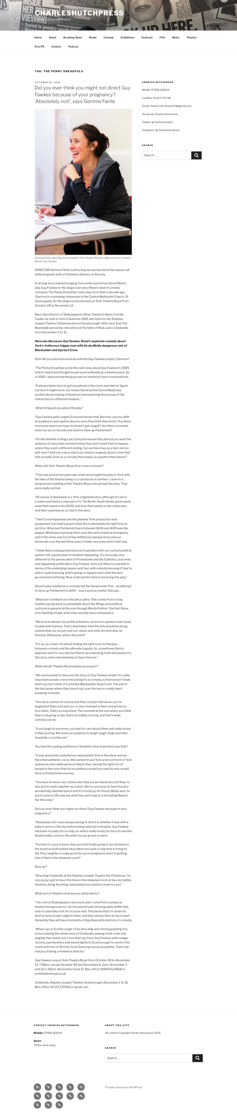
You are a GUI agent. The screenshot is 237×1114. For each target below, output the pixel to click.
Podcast (73, 46)
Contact (56, 46)
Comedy (109, 37)
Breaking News (72, 37)
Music (176, 37)
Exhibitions (127, 37)
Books (92, 37)
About (52, 37)
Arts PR (39, 46)
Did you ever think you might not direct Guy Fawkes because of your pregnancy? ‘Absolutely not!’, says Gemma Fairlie (82, 94)
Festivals (147, 37)
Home (38, 37)
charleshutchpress (79, 13)
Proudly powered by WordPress (123, 1087)
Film (162, 37)
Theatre (191, 37)
